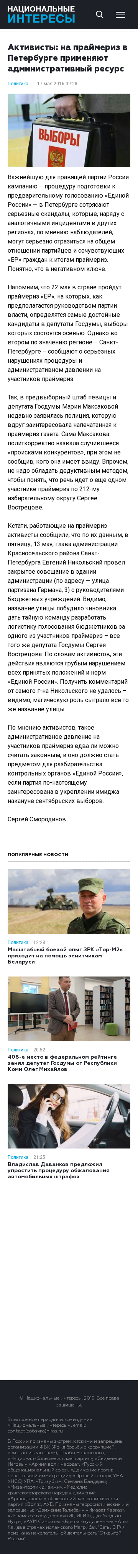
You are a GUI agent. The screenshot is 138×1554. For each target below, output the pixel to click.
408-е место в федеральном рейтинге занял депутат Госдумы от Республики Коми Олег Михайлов (62, 1063)
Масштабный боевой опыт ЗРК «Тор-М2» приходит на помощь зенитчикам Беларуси (65, 956)
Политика (18, 83)
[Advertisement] (69, 1278)
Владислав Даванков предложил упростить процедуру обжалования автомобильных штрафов (59, 1170)
